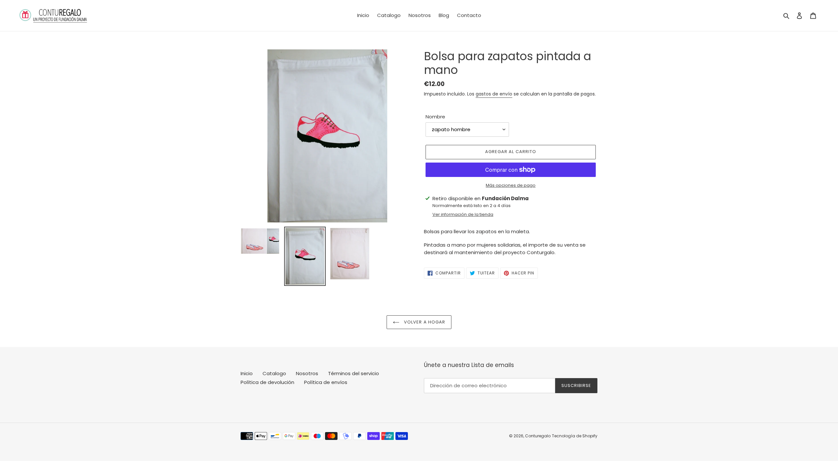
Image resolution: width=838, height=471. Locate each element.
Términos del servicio (353, 373)
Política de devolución (267, 382)
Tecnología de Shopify (574, 436)
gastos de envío (494, 94)
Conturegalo (538, 436)
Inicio (247, 373)
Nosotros (307, 373)
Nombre (435, 116)
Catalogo (274, 373)
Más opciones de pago (511, 185)
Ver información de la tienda (462, 214)
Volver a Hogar (424, 322)
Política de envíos (325, 382)
